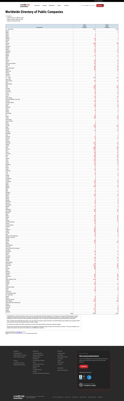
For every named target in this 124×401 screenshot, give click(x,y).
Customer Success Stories (38, 364)
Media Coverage (36, 366)
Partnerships (60, 355)
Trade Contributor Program (19, 357)
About (59, 5)
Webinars (35, 371)
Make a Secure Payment (63, 370)
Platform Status (83, 397)
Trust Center (60, 358)
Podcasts (35, 367)
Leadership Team (61, 353)
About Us (60, 351)
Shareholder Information (63, 357)
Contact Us (60, 368)
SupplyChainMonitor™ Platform (20, 355)
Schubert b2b (32, 397)
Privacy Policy (67, 397)
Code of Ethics (75, 397)
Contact (66, 5)
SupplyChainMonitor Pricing (19, 364)
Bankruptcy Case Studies (38, 355)
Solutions (36, 5)
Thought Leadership (37, 369)
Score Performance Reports (39, 360)
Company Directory (92, 397)
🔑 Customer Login (98, 0)
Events (34, 362)
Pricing (45, 5)
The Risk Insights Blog (37, 353)
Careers (59, 360)
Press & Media (61, 362)
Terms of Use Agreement (58, 397)
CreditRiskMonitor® (18, 353)
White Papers (35, 358)
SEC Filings (60, 364)
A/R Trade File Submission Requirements (41, 373)
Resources (51, 5)
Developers (99, 397)
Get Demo (100, 5)
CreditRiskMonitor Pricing (19, 363)
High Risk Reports (36, 357)
